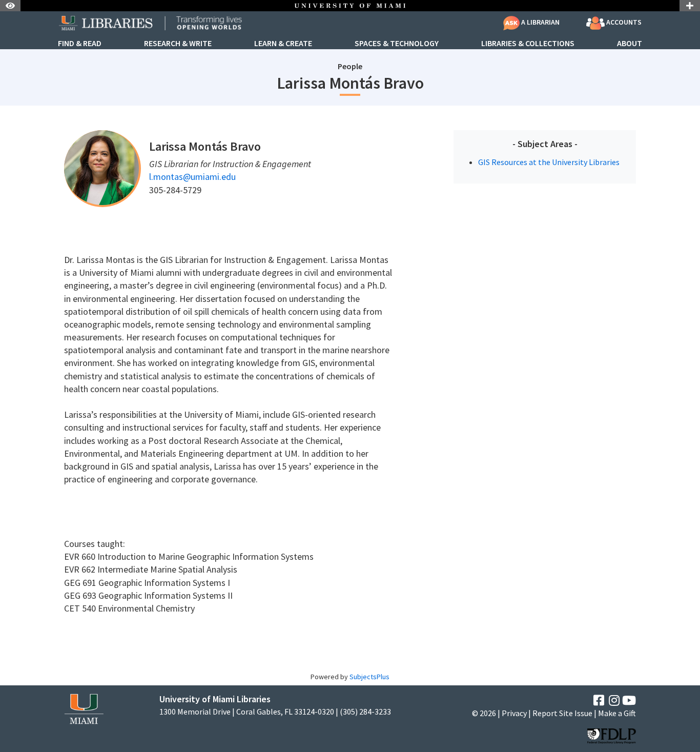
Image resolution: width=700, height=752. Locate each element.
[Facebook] (598, 700)
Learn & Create (283, 43)
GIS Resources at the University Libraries (549, 162)
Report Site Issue (562, 713)
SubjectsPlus (369, 676)
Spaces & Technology (397, 43)
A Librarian (540, 22)
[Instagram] (614, 700)
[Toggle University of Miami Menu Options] (690, 5)
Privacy (514, 713)
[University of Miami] (84, 708)
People (350, 66)
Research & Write (178, 43)
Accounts (623, 22)
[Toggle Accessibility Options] (10, 5)
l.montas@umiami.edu (192, 176)
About (629, 43)
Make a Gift (617, 713)
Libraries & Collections (527, 43)
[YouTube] (629, 700)
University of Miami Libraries (215, 699)
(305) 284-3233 (365, 712)
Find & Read (79, 43)
